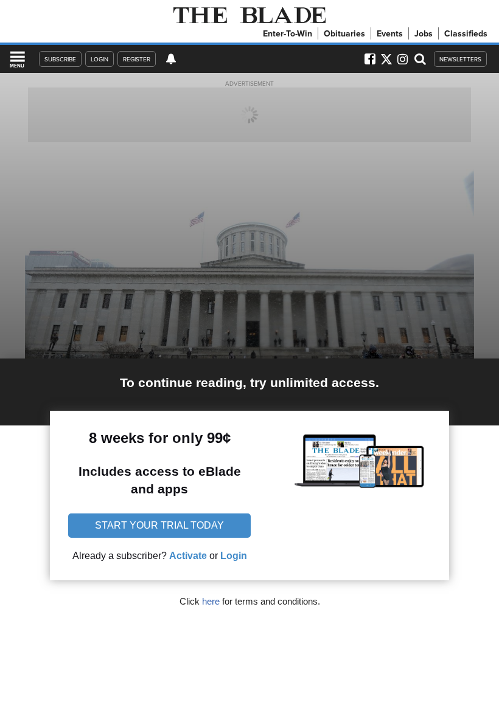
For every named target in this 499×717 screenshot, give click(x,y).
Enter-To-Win (287, 33)
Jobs (423, 33)
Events (390, 33)
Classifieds (465, 33)
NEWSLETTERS (460, 59)
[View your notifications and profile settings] (171, 59)
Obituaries (344, 33)
